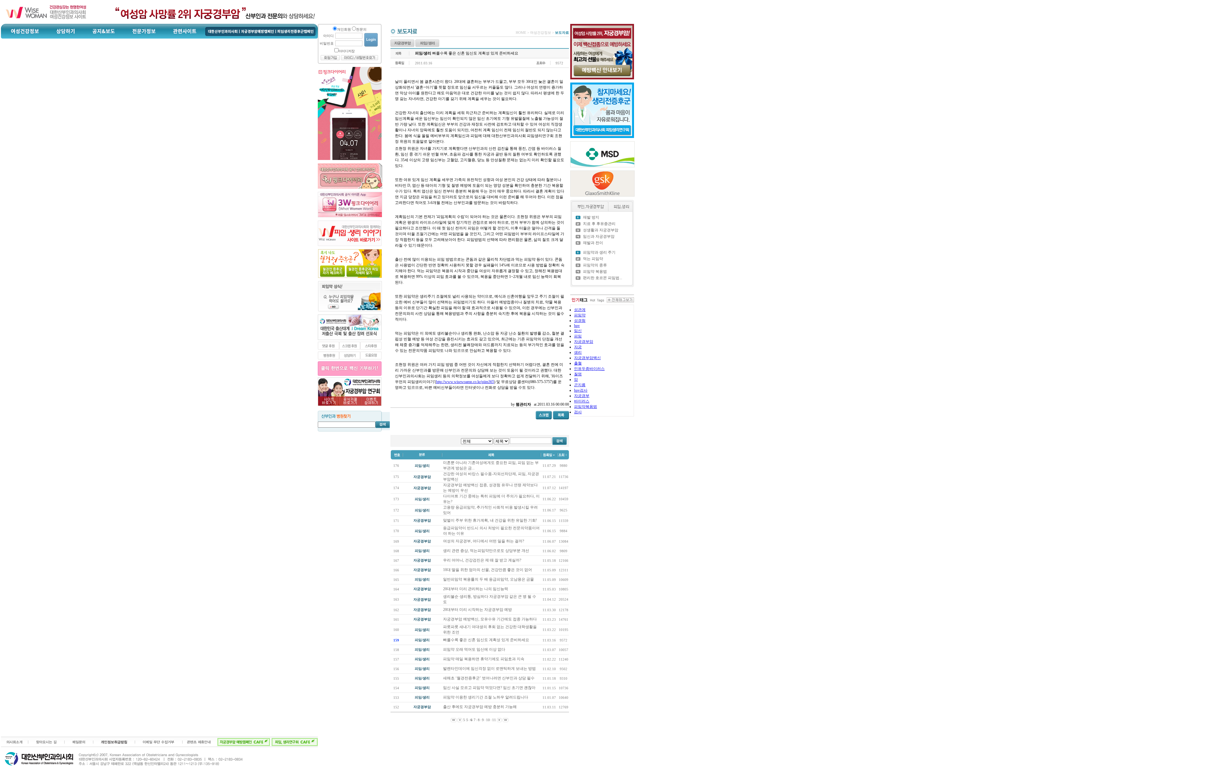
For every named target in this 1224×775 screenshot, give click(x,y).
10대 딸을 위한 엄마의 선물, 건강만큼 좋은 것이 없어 (488, 570)
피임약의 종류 (595, 265)
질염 (578, 374)
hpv (577, 325)
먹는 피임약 (593, 259)
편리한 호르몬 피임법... (602, 278)
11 (494, 720)
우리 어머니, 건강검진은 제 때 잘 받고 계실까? (482, 560)
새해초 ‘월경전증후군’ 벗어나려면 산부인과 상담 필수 (489, 678)
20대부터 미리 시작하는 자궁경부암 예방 (478, 609)
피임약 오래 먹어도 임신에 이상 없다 (474, 649)
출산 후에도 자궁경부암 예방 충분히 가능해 (480, 707)
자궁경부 (581, 396)
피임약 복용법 (595, 271)
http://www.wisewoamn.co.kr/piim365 (465, 382)
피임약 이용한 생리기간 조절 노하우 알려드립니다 (486, 697)
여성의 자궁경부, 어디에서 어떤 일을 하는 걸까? (484, 541)
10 (488, 720)
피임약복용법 (585, 406)
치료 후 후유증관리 (599, 223)
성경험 (580, 320)
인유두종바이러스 (589, 368)
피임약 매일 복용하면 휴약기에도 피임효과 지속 (484, 659)
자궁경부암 (583, 341)
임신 (578, 331)
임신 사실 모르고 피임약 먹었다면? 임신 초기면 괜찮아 (489, 687)
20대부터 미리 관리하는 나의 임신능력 (476, 589)
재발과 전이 (593, 243)
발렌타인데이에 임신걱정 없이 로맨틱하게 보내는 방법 (490, 668)
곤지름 (580, 385)
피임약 (580, 315)
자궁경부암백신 (587, 358)
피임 (578, 336)
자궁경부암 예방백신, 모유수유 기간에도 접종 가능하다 (490, 619)
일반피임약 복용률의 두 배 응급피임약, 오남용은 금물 (489, 579)
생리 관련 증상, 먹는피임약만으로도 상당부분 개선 (486, 550)
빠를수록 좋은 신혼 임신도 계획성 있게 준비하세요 (486, 640)
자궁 (578, 347)
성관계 (580, 310)
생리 (578, 352)
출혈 (578, 363)
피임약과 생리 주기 (599, 252)
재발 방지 (591, 217)
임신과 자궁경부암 (599, 236)
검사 (578, 412)
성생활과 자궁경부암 (600, 230)
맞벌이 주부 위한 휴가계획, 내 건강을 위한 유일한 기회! (490, 520)
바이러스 (581, 401)
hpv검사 (580, 390)
